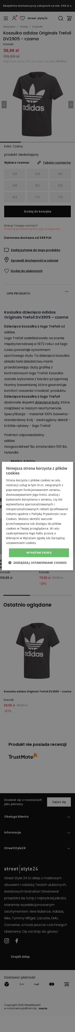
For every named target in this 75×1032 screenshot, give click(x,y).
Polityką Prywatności (45, 514)
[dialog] (37, 516)
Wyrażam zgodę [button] (38, 552)
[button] (37, 562)
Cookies (11, 519)
